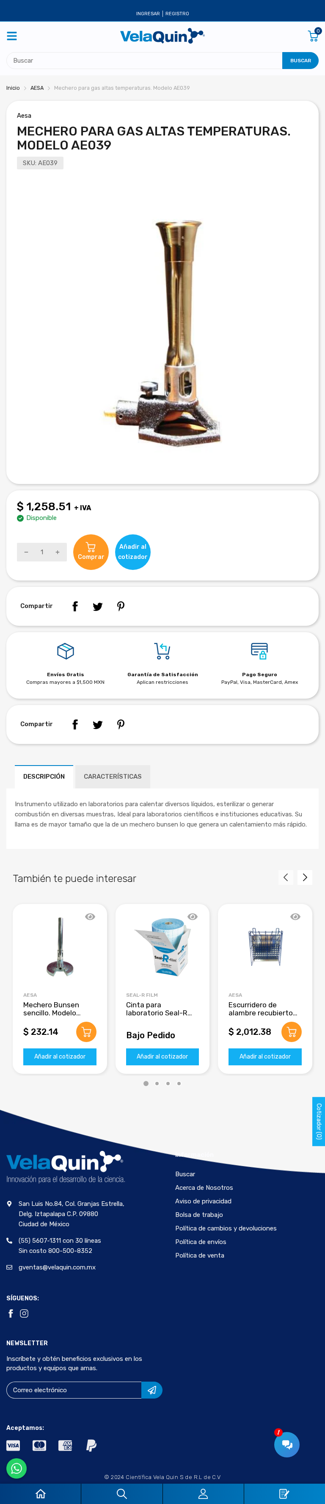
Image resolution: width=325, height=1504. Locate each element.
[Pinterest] (120, 606)
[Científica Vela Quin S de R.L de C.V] (162, 36)
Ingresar (148, 14)
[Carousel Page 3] (168, 1083)
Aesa (24, 115)
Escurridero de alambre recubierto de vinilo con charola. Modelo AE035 (263, 1017)
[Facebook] (75, 606)
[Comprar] (86, 1032)
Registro (177, 14)
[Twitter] (98, 606)
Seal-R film (142, 995)
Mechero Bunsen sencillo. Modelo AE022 (51, 1013)
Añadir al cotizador (59, 1056)
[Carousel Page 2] (157, 1083)
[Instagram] (24, 1313)
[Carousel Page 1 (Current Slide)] (146, 1083)
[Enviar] (151, 1390)
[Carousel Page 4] (179, 1083)
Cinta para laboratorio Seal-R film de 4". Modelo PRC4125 (156, 1017)
